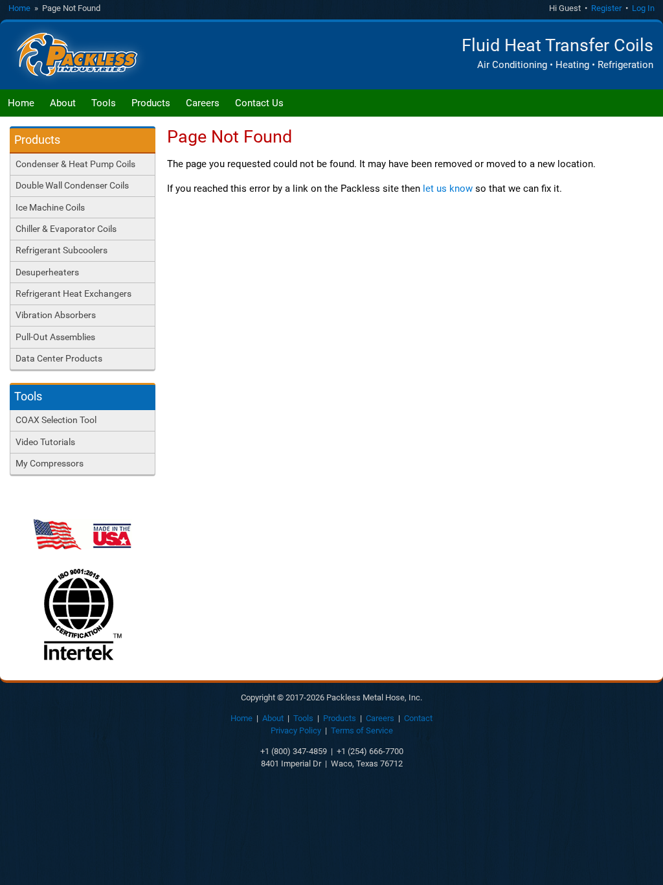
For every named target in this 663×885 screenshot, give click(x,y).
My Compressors (50, 463)
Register (606, 8)
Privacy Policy (296, 730)
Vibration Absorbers (56, 315)
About (63, 103)
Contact (418, 718)
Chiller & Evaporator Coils (66, 229)
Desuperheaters (47, 272)
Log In (643, 8)
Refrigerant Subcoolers (61, 250)
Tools (103, 103)
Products (150, 103)
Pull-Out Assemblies (55, 337)
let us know (448, 188)
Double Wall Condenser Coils (72, 185)
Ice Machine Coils (50, 207)
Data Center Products (59, 358)
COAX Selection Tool (56, 420)
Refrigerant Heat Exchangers (73, 293)
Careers (202, 103)
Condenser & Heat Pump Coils (75, 164)
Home (19, 8)
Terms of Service (362, 730)
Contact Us (259, 103)
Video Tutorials (45, 442)
